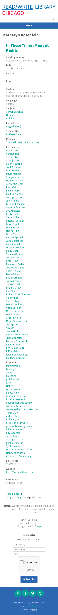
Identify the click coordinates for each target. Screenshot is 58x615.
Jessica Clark (13, 257)
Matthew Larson (15, 311)
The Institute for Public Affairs (22, 142)
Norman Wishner (15, 247)
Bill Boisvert (12, 190)
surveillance (12, 436)
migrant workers (15, 429)
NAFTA (9, 386)
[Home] (29, 14)
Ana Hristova (13, 301)
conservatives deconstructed (22, 409)
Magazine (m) (13, 126)
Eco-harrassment (15, 399)
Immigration (13, 366)
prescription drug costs (19, 426)
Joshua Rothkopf (15, 267)
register (21, 497)
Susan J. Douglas (15, 221)
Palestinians (12, 392)
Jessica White (13, 318)
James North (13, 284)
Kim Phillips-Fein (15, 237)
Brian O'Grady (13, 287)
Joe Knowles (13, 210)
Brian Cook (12, 150)
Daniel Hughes (14, 304)
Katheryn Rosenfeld (17, 354)
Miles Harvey (13, 170)
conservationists (15, 406)
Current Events (14, 112)
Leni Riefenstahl (15, 443)
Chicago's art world (17, 439)
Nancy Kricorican (15, 453)
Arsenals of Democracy (18, 456)
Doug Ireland (13, 227)
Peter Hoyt (12, 261)
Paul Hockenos (14, 194)
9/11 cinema (13, 446)
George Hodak (14, 197)
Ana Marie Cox (14, 291)
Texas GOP (12, 413)
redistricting (13, 416)
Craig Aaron (12, 177)
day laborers (13, 433)
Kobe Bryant (13, 419)
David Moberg (13, 174)
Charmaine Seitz (15, 348)
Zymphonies (32, 606)
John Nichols (13, 281)
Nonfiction (12, 115)
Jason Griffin (13, 331)
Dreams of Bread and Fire (20, 449)
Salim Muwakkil (14, 164)
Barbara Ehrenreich (17, 341)
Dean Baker (12, 274)
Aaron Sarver (13, 154)
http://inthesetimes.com (20, 472)
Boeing (10, 369)
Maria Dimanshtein (16, 321)
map (38, 526)
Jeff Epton (12, 324)
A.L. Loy (10, 328)
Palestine (11, 376)
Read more (14, 494)
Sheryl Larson (13, 271)
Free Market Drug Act (18, 423)
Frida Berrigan (14, 277)
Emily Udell (12, 251)
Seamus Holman (15, 254)
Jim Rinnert (12, 200)
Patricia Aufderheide (17, 334)
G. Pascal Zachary (15, 204)
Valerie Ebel (12, 298)
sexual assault (14, 389)
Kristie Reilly (13, 214)
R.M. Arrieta (12, 351)
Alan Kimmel (13, 244)
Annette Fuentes (15, 207)
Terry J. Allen (13, 217)
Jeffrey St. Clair (14, 184)
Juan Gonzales (14, 338)
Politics (10, 118)
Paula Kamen (13, 344)
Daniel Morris (13, 314)
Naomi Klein (12, 231)
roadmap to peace (16, 396)
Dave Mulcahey (14, 180)
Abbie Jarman (13, 308)
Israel (9, 382)
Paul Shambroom (15, 358)
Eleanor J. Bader (15, 264)
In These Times (14, 134)
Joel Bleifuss (13, 167)
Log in (10, 497)
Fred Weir (11, 187)
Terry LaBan (12, 157)
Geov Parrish (13, 234)
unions (9, 372)
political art (12, 379)
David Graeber (14, 224)
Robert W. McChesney (18, 294)
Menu (29, 25)
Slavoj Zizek (12, 160)
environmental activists (19, 403)
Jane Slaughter (14, 241)
